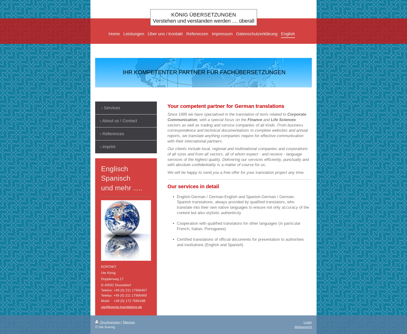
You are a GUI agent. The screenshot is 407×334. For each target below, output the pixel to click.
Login (308, 322)
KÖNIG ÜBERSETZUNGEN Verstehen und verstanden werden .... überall (203, 18)
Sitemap (129, 322)
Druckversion (110, 322)
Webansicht (303, 327)
